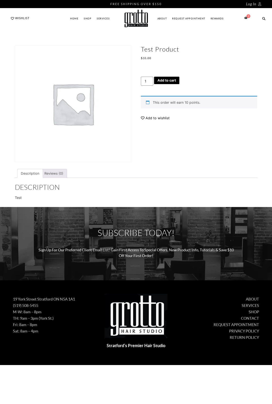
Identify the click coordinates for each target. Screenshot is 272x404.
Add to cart (166, 80)
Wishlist (22, 18)
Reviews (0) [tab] (53, 173)
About (162, 18)
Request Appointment (188, 18)
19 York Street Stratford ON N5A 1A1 (44, 299)
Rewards (217, 18)
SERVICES (103, 18)
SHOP (87, 18)
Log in (251, 4)
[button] (155, 118)
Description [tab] (30, 173)
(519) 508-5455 (25, 305)
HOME (74, 18)
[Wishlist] (12, 18)
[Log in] (260, 4)
